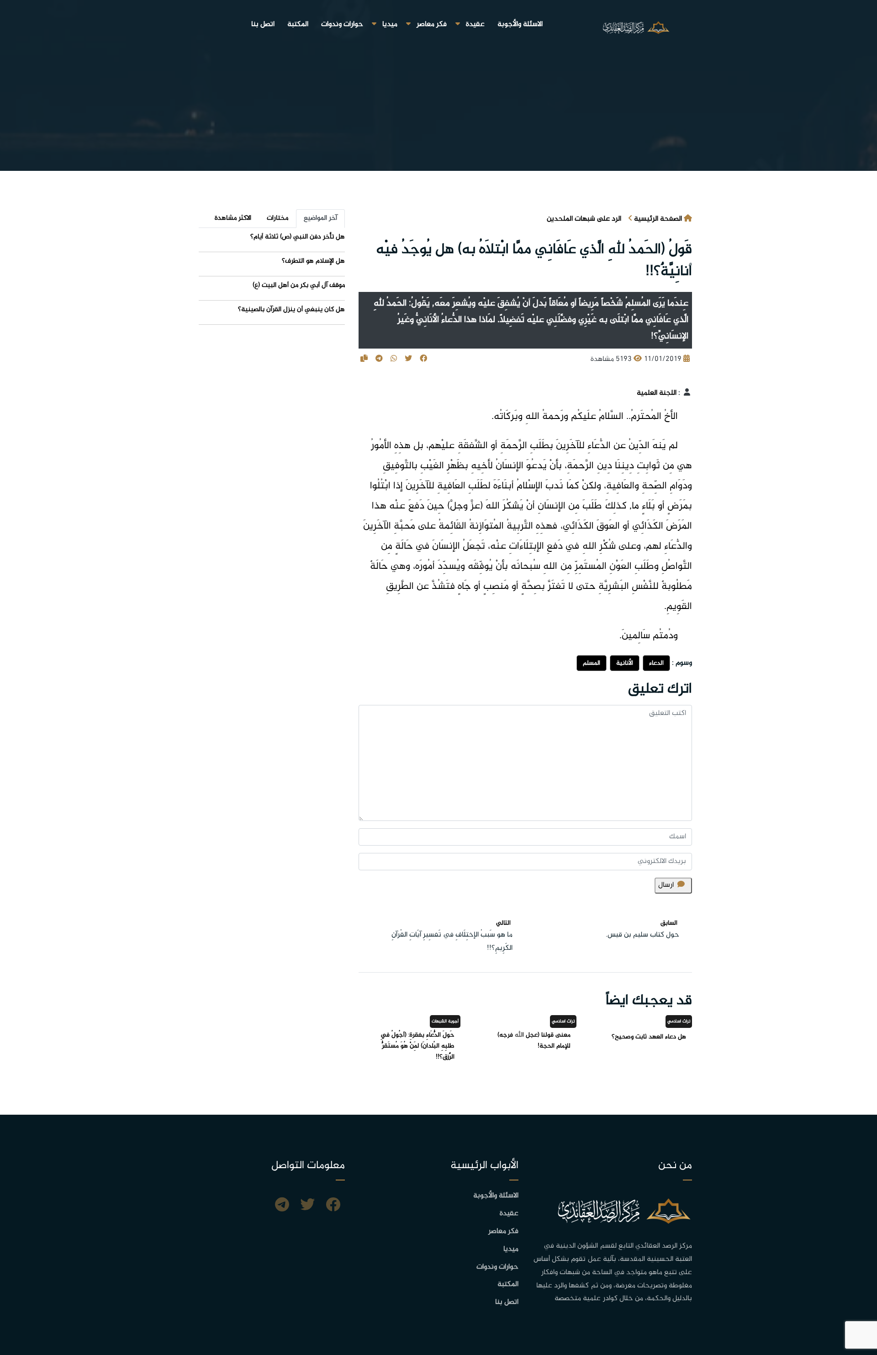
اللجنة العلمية (656, 393)
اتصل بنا (263, 24)
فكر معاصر (432, 24)
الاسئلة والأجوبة (520, 24)
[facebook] (333, 1206)
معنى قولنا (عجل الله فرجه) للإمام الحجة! (534, 1040)
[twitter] (307, 1206)
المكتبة (297, 24)
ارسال (666, 885)
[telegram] (282, 1206)
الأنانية (624, 663)
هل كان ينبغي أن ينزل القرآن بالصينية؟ (291, 309)
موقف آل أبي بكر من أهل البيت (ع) (299, 285)
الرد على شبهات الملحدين (584, 219)
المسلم (591, 663)
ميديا (389, 24)
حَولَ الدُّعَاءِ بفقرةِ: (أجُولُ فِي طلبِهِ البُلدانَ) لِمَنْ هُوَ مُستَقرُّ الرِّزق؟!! (417, 1046)
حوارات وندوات (342, 24)
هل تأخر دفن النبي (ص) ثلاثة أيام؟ (297, 237)
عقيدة (475, 24)
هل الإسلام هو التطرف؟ (313, 261)
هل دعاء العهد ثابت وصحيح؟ (649, 1037)
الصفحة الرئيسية (658, 219)
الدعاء (656, 663)
